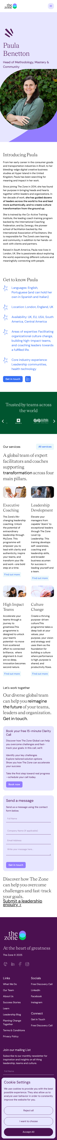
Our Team (8, 990)
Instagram (36, 1002)
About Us (8, 996)
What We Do (10, 984)
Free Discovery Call (42, 984)
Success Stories (12, 1002)
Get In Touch (38, 1019)
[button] (51, 6)
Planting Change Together (12, 1022)
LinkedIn (35, 990)
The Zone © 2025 (12, 955)
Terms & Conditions (14, 1030)
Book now (14, 784)
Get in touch (12, 379)
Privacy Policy (11, 1036)
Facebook (36, 996)
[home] (10, 6)
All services (45, 446)
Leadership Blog (12, 1014)
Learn (6, 1008)
